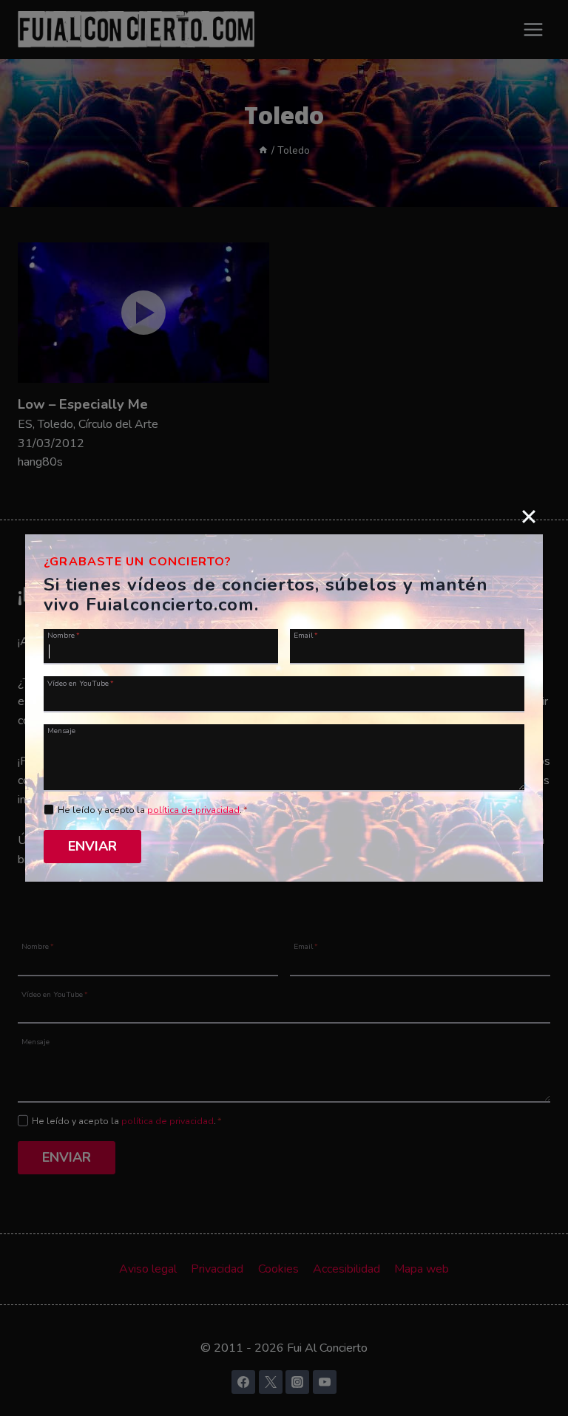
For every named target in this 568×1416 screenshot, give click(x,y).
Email (306, 634)
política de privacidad (193, 810)
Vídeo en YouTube (80, 682)
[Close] (529, 516)
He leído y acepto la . (153, 810)
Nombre (63, 634)
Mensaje (61, 730)
